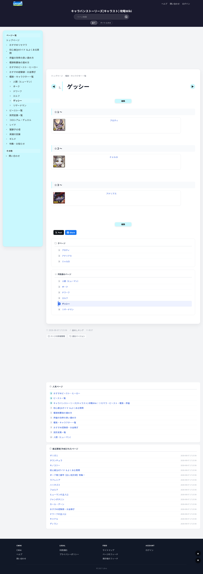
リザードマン (19, 105)
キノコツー (55, 465)
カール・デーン (57, 504)
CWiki (19, 550)
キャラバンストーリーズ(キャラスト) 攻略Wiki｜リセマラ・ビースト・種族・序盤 (91, 403)
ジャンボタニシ (57, 499)
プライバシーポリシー (69, 554)
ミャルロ (114, 157)
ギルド (12, 138)
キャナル (54, 518)
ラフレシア (55, 479)
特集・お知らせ (17, 143)
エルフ (16, 95)
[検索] (126, 17)
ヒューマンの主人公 (59, 494)
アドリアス (111, 193)
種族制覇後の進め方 (19, 62)
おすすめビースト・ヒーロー (23, 67)
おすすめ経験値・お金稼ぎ (22, 72)
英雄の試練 (14, 134)
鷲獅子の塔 (14, 129)
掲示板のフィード (110, 558)
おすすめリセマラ (18, 44)
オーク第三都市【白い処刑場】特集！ (67, 474)
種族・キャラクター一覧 (21, 76)
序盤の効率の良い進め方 (21, 57)
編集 (123, 101)
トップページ (12, 40)
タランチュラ (56, 460)
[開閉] (6, 76)
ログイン (186, 3)
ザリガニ (54, 455)
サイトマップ (108, 550)
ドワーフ (17, 91)
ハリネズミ (55, 484)
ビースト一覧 (16, 110)
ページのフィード (110, 554)
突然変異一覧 (16, 115)
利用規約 (63, 550)
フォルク (54, 489)
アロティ (114, 120)
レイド (12, 124)
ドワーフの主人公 (58, 513)
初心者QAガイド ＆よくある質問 (24, 51)
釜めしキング (78, 330)
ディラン (54, 523)
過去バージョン (78, 336)
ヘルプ (164, 3)
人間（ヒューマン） (23, 81)
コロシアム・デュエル (20, 120)
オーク (16, 86)
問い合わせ (175, 3)
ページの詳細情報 (58, 336)
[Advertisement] (23, 202)
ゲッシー (17, 100)
